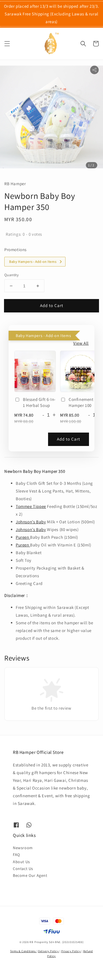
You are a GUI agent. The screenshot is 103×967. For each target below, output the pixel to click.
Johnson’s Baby (31, 521)
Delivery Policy (48, 951)
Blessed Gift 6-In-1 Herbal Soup (39, 402)
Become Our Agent (30, 875)
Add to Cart (51, 305)
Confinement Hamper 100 (81, 402)
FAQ (16, 854)
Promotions (15, 249)
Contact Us (23, 868)
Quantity (11, 274)
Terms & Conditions (23, 951)
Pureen (23, 537)
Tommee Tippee (31, 506)
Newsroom (23, 847)
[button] (7, 43)
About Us (21, 861)
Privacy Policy (71, 951)
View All (81, 343)
